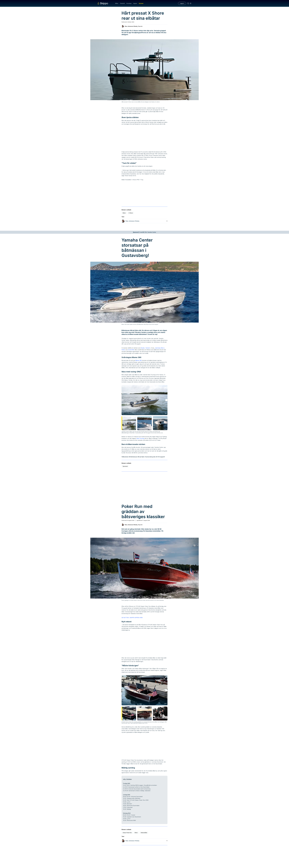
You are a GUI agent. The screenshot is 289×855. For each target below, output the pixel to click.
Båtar (116, 3)
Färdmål (122, 3)
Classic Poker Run (127, 832)
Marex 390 (138, 360)
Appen (135, 3)
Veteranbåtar (144, 832)
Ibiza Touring (140, 438)
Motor (124, 213)
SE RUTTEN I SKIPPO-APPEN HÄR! (132, 617)
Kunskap (129, 3)
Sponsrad (125, 466)
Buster (143, 348)
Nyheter (141, 3)
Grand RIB (131, 349)
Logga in (182, 3)
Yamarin (147, 348)
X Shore (131, 213)
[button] (166, 400)
